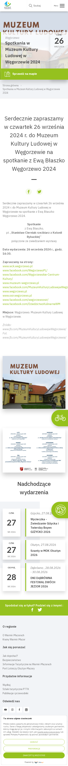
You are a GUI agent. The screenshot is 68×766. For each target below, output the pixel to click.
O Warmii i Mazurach (13, 635)
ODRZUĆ (34, 742)
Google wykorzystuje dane (48, 732)
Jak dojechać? (10, 655)
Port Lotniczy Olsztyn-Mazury (19, 668)
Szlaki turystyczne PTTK (16, 689)
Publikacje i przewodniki (15, 693)
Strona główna (11, 85)
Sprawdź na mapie (24, 73)
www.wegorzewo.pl (15, 291)
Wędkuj (6, 684)
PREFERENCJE (34, 748)
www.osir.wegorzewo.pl (17, 295)
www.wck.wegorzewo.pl (18, 266)
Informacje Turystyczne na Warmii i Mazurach (27, 664)
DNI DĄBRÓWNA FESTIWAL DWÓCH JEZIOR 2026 (43, 582)
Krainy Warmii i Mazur (14, 639)
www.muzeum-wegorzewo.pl (21, 283)
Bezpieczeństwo (12, 660)
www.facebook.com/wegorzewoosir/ (25, 299)
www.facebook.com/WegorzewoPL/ (25, 270)
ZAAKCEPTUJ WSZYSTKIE (34, 755)
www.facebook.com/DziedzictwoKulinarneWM (31, 304)
